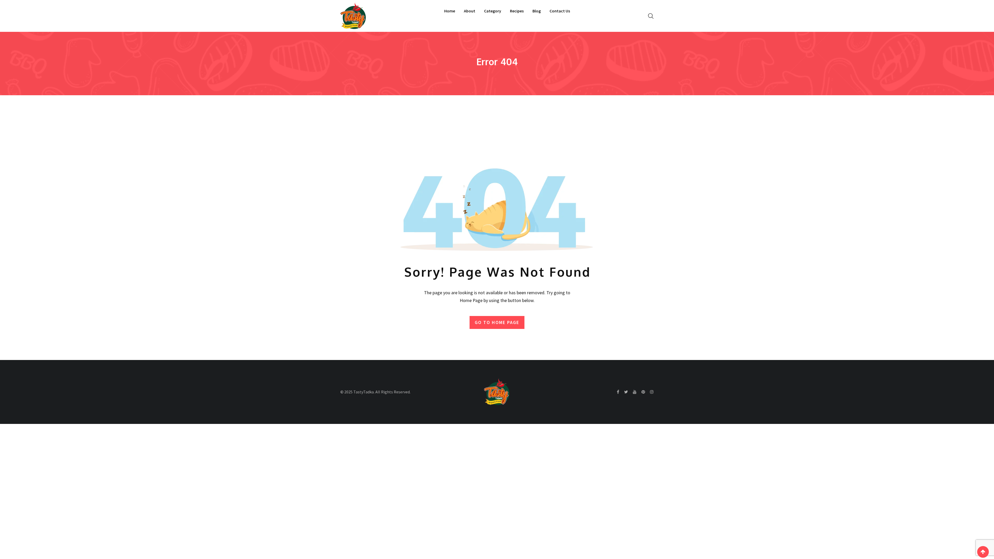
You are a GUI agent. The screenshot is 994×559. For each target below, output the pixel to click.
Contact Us (560, 10)
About (469, 10)
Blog (536, 10)
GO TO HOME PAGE (497, 322)
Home (449, 10)
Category (492, 10)
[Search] (651, 16)
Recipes (517, 10)
